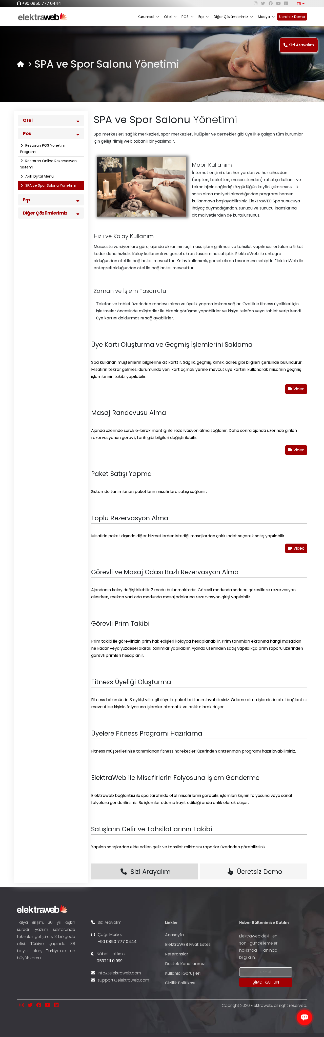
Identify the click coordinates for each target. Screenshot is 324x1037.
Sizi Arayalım (301, 45)
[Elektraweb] (20, 64)
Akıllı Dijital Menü (39, 176)
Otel (168, 16)
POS (185, 16)
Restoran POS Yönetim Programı (42, 148)
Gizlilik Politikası (180, 983)
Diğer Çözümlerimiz (231, 16)
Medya (264, 16)
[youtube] (278, 3)
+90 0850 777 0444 (41, 3)
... (43, 958)
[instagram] (255, 3)
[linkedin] (286, 3)
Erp (201, 16)
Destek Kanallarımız (185, 964)
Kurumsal (146, 16)
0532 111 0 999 (110, 961)
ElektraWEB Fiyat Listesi (188, 944)
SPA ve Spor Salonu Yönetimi (50, 185)
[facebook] (271, 3)
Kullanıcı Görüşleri (182, 973)
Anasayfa (174, 935)
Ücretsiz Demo (292, 16)
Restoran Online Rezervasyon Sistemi (48, 164)
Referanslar (176, 954)
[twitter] (263, 3)
